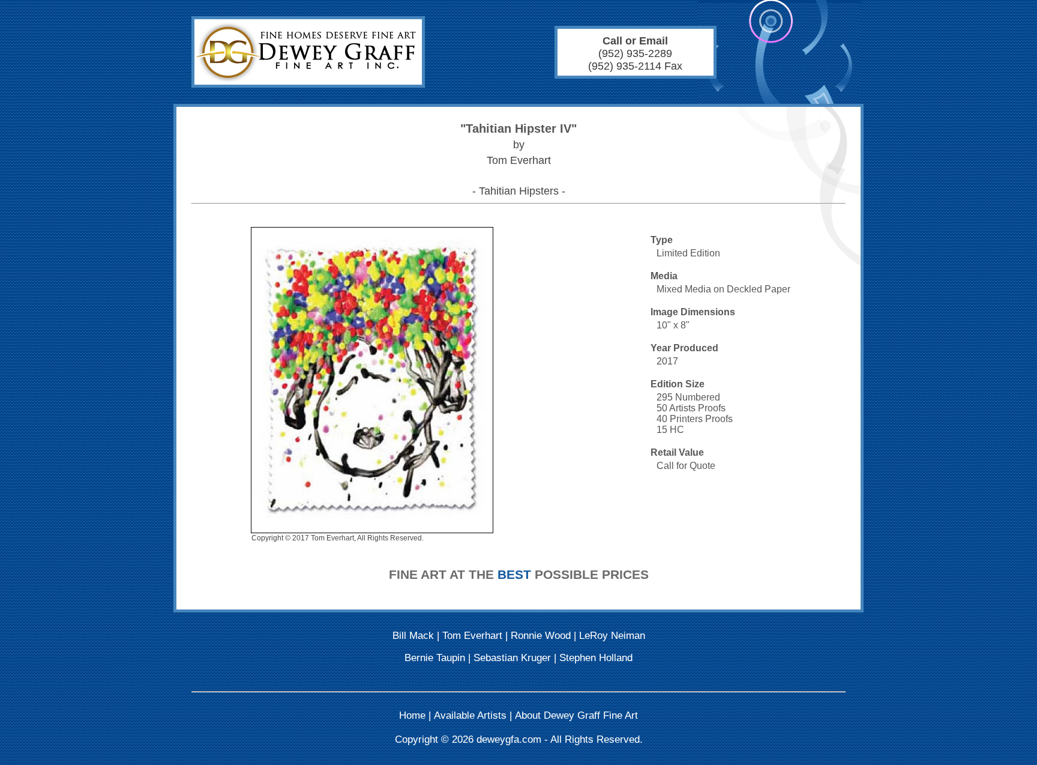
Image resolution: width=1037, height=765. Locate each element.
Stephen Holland (596, 658)
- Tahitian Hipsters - (518, 191)
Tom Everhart (472, 635)
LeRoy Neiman (612, 635)
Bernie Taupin (434, 658)
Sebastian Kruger (512, 658)
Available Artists (470, 715)
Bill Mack (413, 635)
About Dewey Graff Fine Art (576, 715)
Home (412, 715)
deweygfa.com (508, 739)
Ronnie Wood (541, 635)
